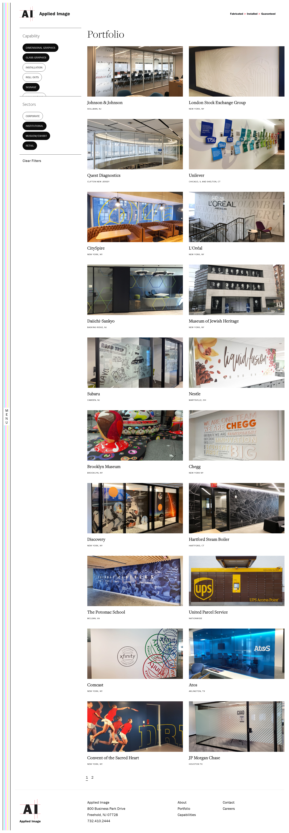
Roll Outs (32, 77)
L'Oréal (195, 248)
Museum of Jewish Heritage (214, 321)
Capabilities (187, 815)
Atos (193, 685)
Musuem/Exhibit (36, 136)
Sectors (29, 104)
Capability (31, 36)
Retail (30, 145)
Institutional (34, 126)
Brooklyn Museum (104, 466)
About (182, 802)
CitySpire (96, 248)
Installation (34, 67)
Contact (228, 802)
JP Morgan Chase (204, 758)
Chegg (195, 466)
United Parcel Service (208, 612)
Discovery (96, 539)
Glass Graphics (36, 57)
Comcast (95, 685)
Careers (229, 808)
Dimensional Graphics (40, 47)
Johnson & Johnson (105, 102)
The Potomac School (106, 612)
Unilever (196, 175)
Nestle (195, 394)
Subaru (93, 394)
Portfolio (184, 808)
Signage (31, 87)
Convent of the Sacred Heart (113, 758)
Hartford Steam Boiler (209, 539)
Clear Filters (32, 160)
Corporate (33, 116)
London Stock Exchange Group (217, 102)
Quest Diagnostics (104, 175)
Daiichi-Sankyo (101, 321)
